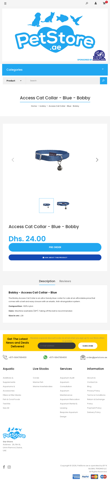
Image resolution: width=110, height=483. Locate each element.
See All (6, 408)
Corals (36, 377)
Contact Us (92, 382)
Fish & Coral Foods (11, 399)
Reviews (65, 281)
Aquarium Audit (67, 377)
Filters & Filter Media (12, 395)
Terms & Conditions (96, 395)
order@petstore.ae (96, 357)
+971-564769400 (17, 357)
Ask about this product (56, 257)
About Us (91, 377)
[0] (104, 4)
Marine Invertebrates (42, 386)
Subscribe (87, 346)
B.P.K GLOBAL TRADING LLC (97, 467)
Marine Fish (38, 382)
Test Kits (6, 403)
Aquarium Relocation (70, 399)
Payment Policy (94, 408)
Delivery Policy (94, 412)
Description (47, 281)
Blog (89, 386)
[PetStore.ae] (55, 36)
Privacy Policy (93, 390)
